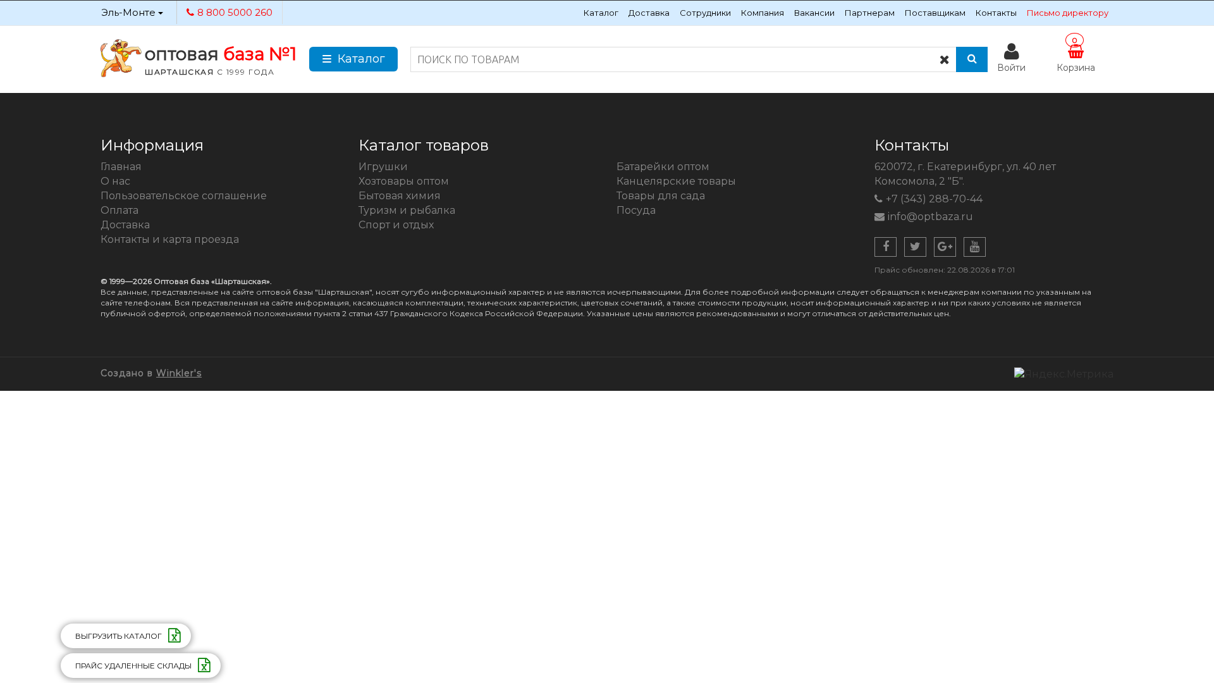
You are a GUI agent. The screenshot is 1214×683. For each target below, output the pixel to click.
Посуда (636, 210)
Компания (762, 13)
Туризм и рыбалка (407, 210)
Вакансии (814, 13)
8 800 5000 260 (235, 12)
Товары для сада (660, 196)
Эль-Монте (129, 12)
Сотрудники (705, 13)
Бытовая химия (400, 196)
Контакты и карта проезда (170, 239)
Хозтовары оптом (404, 181)
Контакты (996, 13)
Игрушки (383, 167)
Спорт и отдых (396, 225)
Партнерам (870, 13)
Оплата (119, 210)
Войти (1011, 67)
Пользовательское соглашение (184, 196)
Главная (121, 167)
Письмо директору (1067, 13)
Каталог (601, 13)
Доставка (649, 13)
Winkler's (179, 373)
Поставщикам (935, 13)
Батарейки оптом (662, 167)
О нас (115, 181)
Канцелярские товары (676, 181)
